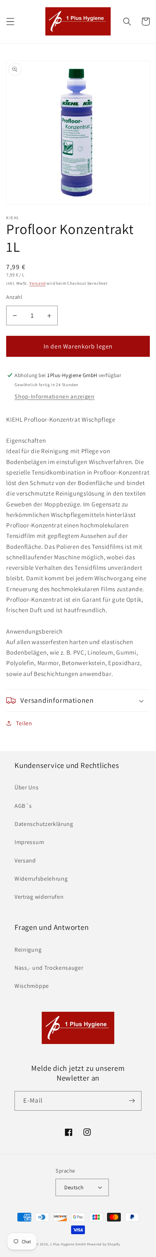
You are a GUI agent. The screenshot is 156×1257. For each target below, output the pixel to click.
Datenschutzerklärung (44, 824)
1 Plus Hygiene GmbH (68, 1244)
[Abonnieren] (132, 1101)
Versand (37, 283)
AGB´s (23, 806)
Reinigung (28, 949)
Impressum (29, 842)
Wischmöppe (32, 986)
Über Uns (27, 787)
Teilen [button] (24, 723)
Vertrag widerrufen (39, 897)
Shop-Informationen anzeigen (55, 396)
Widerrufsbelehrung (41, 878)
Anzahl (14, 296)
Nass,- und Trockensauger (49, 968)
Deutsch (73, 1187)
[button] (10, 21)
